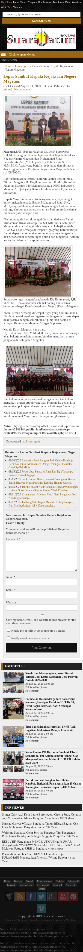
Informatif (73, 881)
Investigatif (22, 66)
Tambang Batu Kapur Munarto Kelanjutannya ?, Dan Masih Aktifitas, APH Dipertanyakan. (41, 504)
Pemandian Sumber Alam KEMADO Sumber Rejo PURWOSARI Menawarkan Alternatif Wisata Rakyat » (35, 856)
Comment (13, 539)
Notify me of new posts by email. (31, 638)
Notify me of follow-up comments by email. (38, 630)
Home (8, 66)
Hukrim (60, 881)
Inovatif (11, 885)
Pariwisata (70, 885)
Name (10, 577)
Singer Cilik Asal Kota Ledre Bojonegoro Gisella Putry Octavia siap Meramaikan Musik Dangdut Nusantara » (41, 816)
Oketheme (45, 920)
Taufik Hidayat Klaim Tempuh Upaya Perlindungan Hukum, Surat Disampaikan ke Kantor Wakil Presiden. (43, 488)
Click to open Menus (21, 54)
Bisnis (7, 881)
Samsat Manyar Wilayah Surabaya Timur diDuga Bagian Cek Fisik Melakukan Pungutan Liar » (40, 825)
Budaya (18, 881)
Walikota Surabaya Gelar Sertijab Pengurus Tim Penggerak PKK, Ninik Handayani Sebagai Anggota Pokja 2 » (38, 834)
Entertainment (44, 881)
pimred (7, 89)
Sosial (42, 888)
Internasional (26, 885)
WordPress (71, 920)
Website (11, 602)
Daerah (29, 881)
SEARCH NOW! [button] (41, 20)
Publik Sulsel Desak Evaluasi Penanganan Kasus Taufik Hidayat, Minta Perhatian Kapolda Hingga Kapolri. (42, 481)
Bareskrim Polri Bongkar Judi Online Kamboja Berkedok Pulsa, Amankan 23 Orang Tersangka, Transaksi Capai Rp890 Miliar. (41, 464)
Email (11, 589)
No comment (22, 89)
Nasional (57, 885)
